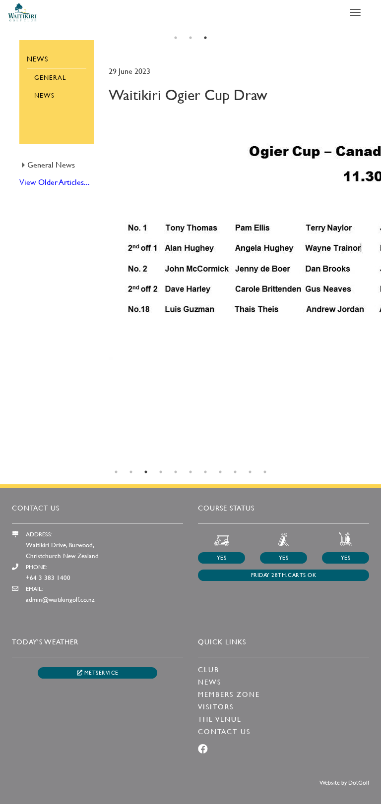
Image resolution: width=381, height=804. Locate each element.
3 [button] (205, 38)
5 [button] (176, 472)
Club (208, 669)
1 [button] (176, 38)
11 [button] (265, 472)
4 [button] (161, 472)
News (209, 682)
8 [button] (220, 472)
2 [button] (190, 38)
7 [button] (205, 472)
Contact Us (224, 731)
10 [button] (250, 472)
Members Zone (229, 694)
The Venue (220, 719)
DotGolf (358, 782)
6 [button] (190, 472)
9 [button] (235, 472)
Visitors (216, 706)
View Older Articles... (54, 181)
